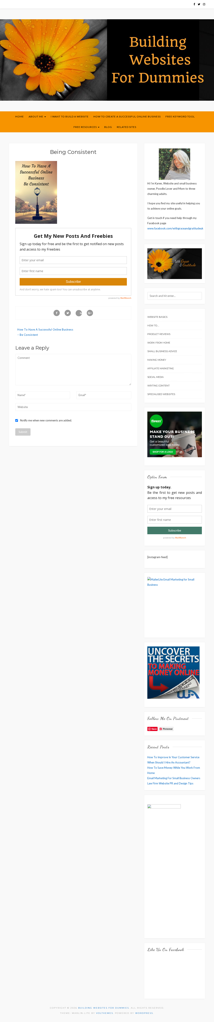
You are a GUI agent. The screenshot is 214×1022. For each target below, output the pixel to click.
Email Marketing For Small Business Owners (173, 778)
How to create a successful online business (127, 116)
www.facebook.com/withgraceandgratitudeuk (175, 228)
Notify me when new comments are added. (46, 420)
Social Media (155, 377)
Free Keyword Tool (180, 116)
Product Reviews (158, 334)
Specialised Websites (161, 394)
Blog (108, 127)
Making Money (156, 359)
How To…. (153, 325)
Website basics (157, 316)
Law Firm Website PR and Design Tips (170, 783)
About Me (36, 116)
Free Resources (85, 127)
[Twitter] (199, 4)
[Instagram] (204, 4)
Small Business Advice (162, 351)
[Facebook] (194, 4)
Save (81, 313)
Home (19, 116)
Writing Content (158, 385)
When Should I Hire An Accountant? (168, 762)
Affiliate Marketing (160, 368)
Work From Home (158, 342)
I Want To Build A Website (70, 116)
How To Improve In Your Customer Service (173, 757)
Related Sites (126, 127)
